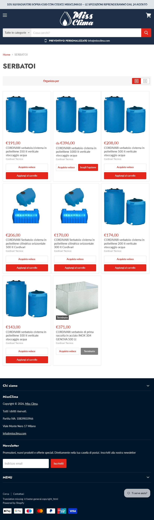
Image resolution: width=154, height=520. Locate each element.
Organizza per (51, 81)
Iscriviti (58, 463)
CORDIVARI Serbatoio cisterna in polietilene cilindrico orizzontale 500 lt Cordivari (26, 243)
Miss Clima (31, 403)
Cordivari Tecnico (14, 159)
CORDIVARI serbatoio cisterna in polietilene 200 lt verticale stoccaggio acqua (124, 243)
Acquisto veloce (26, 167)
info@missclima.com (14, 433)
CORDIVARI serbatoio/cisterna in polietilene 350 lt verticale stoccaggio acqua (26, 151)
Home (6, 54)
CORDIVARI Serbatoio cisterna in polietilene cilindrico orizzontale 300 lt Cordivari (74, 243)
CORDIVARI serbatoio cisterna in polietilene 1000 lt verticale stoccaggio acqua (76, 151)
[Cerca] (146, 32)
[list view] (145, 81)
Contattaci (18, 493)
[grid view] (136, 81)
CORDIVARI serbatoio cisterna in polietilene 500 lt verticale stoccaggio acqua (124, 151)
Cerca (6, 493)
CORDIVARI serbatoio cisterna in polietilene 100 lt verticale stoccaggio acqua (26, 335)
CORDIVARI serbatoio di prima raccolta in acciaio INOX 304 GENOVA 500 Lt (75, 335)
